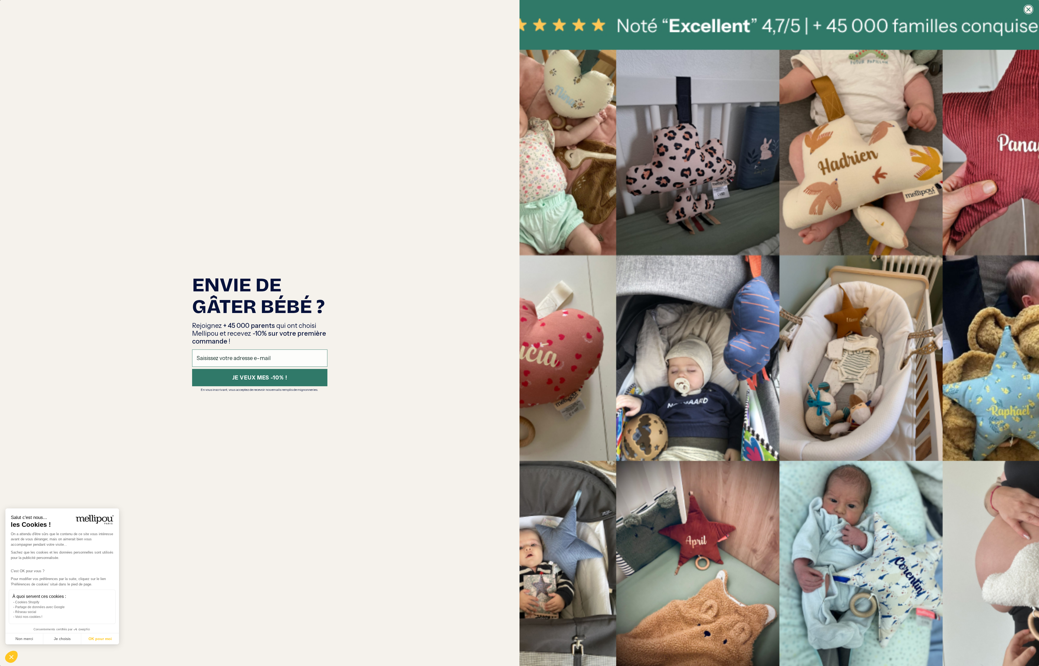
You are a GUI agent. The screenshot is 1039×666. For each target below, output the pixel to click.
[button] (11, 656)
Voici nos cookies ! (28, 617)
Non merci (24, 639)
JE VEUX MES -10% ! (259, 377)
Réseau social (25, 612)
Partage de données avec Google (40, 607)
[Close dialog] (1028, 9)
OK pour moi (100, 639)
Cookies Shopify (27, 602)
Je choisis (62, 639)
